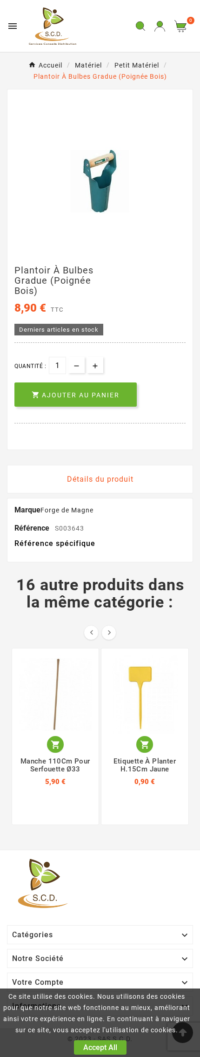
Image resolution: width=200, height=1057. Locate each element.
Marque (27, 509)
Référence (32, 528)
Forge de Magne (66, 510)
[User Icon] (159, 26)
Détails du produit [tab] (100, 479)
